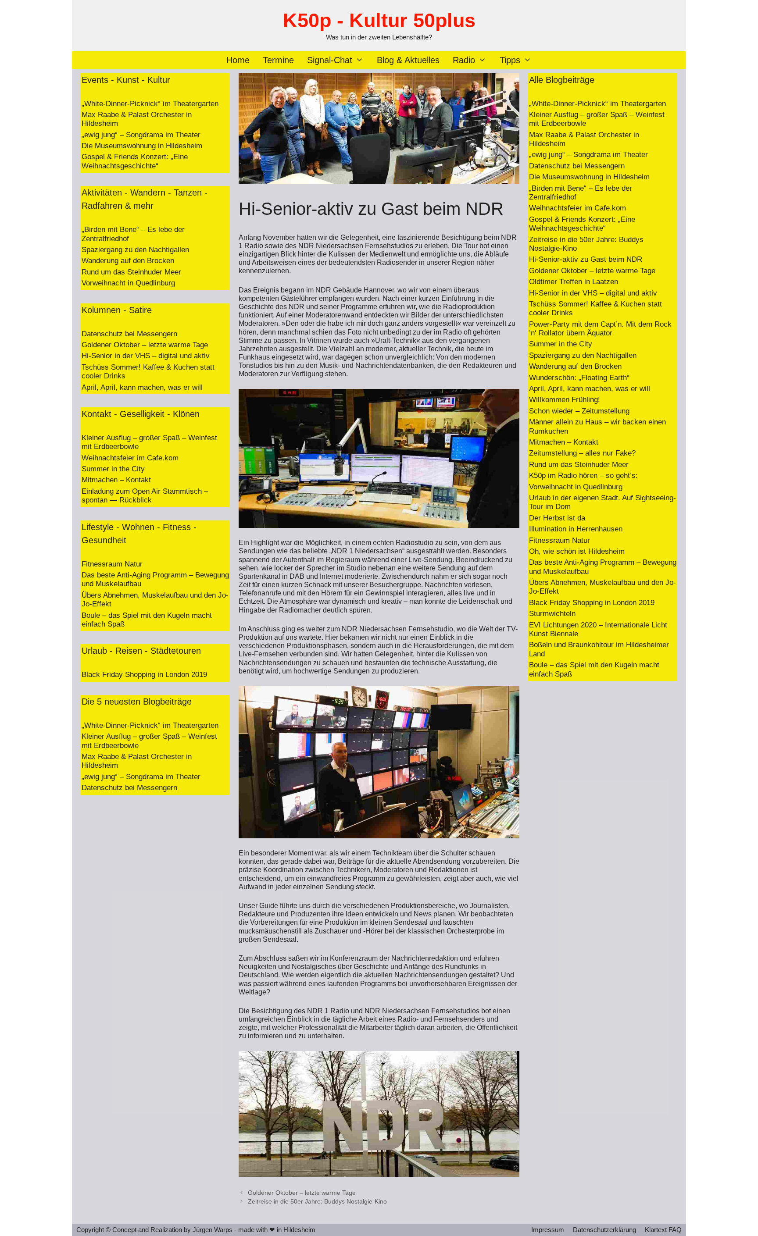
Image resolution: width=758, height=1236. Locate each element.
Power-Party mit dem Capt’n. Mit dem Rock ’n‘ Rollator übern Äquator (600, 328)
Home (238, 60)
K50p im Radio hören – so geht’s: (583, 475)
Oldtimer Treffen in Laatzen (573, 282)
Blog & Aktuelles (408, 60)
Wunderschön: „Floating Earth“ (579, 378)
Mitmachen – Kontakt (116, 480)
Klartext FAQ (663, 1229)
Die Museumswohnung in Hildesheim (142, 146)
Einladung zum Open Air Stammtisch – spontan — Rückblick (145, 495)
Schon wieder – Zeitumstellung (579, 411)
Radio (464, 60)
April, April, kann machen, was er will (142, 387)
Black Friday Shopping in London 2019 (144, 674)
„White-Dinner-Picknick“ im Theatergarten (150, 104)
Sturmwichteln (552, 613)
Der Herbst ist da (557, 518)
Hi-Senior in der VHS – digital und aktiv (146, 356)
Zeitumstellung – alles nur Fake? (582, 453)
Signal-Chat (329, 60)
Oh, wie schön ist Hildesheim (577, 551)
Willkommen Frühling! (564, 399)
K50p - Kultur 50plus (379, 20)
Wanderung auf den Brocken (128, 260)
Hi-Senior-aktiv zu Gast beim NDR (585, 259)
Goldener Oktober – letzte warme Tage (302, 1193)
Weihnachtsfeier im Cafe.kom (130, 458)
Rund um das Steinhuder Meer (131, 272)
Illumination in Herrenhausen (575, 529)
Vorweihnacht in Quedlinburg (128, 283)
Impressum (547, 1229)
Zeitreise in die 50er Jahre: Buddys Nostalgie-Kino (317, 1201)
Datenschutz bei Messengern (129, 334)
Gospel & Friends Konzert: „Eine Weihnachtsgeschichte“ (135, 161)
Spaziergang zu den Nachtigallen (135, 250)
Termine (278, 60)
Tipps (510, 60)
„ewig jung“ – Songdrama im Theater (141, 135)
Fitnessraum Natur (112, 564)
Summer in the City (113, 469)
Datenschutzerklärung (604, 1229)
